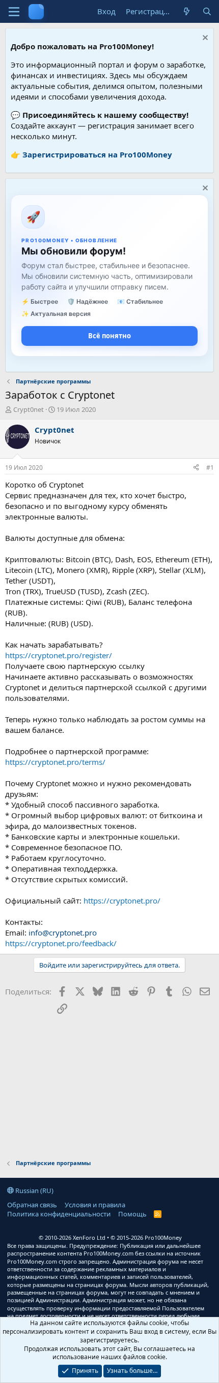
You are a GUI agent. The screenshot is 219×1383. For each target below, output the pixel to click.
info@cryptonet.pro (63, 932)
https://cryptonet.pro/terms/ (55, 762)
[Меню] (14, 12)
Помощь (132, 1213)
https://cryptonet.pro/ (122, 900)
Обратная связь (32, 1204)
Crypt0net (28, 409)
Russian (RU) (33, 1190)
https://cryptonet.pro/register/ (58, 655)
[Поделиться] (196, 468)
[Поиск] (207, 11)
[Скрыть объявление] (204, 39)
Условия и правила (95, 1204)
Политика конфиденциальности (59, 1213)
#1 (210, 467)
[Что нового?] (187, 11)
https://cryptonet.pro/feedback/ (61, 943)
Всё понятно (109, 335)
